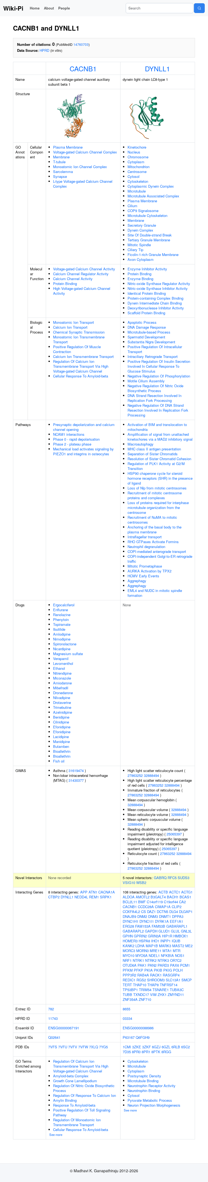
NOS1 (179, 955)
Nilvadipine (61, 697)
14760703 (81, 44)
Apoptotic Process (142, 322)
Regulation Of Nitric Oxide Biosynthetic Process (84, 1088)
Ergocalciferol (63, 604)
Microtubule (137, 191)
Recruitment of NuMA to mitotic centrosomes (152, 520)
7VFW (83, 1046)
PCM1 (185, 965)
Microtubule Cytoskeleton (147, 215)
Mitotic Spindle (139, 244)
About (49, 8)
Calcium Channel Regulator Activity (81, 273)
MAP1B (152, 945)
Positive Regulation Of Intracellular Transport (155, 349)
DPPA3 (177, 916)
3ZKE (136, 1046)
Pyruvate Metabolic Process (150, 1100)
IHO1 (155, 940)
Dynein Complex (140, 230)
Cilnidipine (61, 722)
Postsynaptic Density (144, 1075)
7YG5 (103, 1046)
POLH (178, 970)
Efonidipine (61, 726)
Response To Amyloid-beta (74, 1105)
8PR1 (146, 1051)
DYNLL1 (157, 68)
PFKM (128, 970)
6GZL (166, 1046)
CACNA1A (106, 892)
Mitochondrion (139, 166)
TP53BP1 (130, 989)
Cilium (132, 205)
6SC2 (185, 1046)
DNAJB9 (129, 916)
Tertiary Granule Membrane (149, 239)
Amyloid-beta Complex (71, 1075)
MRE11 (155, 950)
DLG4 (173, 911)
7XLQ (93, 1046)
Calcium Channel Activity (73, 278)
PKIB (158, 970)
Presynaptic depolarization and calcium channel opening (84, 427)
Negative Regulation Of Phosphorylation (159, 376)
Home (35, 8)
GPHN (128, 935)
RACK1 (156, 975)
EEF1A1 (176, 921)
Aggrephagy (137, 580)
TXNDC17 (141, 994)
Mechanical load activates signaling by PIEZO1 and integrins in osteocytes (83, 451)
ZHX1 (162, 994)
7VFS (52, 1046)
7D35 (127, 1051)
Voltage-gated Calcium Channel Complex (85, 152)
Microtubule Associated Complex (153, 195)
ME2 (189, 945)
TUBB (127, 994)
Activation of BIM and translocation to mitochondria (157, 427)
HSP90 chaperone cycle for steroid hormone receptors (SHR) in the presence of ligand (160, 478)
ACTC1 (174, 892)
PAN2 (152, 965)
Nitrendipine (62, 673)
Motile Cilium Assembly (146, 380)
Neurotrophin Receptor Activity (152, 1085)
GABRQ (160, 877)
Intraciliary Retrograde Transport (153, 356)
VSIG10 (129, 882)
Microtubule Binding (143, 1080)
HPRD (44, 50)
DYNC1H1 (130, 921)
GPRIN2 (140, 935)
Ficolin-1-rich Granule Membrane (153, 254)
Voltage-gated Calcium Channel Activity (84, 268)
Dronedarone (63, 692)
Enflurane (60, 609)
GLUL (175, 931)
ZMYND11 (176, 994)
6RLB (175, 1046)
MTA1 (167, 950)
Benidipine (61, 717)
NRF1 (127, 960)
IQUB (176, 940)
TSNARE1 (160, 989)
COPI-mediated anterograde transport (157, 551)
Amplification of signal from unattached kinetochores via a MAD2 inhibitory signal (160, 437)
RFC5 (172, 877)
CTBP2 (54, 896)
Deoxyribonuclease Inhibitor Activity (156, 307)
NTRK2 (151, 960)
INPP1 (165, 940)
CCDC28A (146, 906)
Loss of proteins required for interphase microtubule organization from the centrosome (158, 507)
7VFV (72, 1046)
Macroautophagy (141, 444)
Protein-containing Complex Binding (155, 298)
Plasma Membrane (68, 147)
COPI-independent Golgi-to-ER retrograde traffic (160, 559)
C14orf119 (155, 901)
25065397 (174, 834)
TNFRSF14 (168, 984)
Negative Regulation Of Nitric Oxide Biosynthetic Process (155, 388)
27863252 (135, 775)
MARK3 (165, 945)
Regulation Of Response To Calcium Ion (84, 1095)
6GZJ (156, 1046)
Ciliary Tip (135, 249)
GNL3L (186, 931)
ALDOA (129, 896)
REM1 (94, 896)
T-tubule (59, 161)
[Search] (199, 8)
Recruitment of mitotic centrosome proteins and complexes (155, 495)
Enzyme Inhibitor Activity (147, 268)
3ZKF (146, 1046)
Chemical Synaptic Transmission (79, 332)
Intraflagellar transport (145, 536)
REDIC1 (129, 979)
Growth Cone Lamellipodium (75, 1080)
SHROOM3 (156, 979)
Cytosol (133, 176)
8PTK (155, 1051)
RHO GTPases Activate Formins (153, 541)
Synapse (60, 176)
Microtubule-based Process (149, 332)
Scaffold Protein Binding (146, 312)
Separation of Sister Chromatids (153, 453)
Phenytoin (61, 619)
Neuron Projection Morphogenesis (154, 1105)
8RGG (166, 1051)
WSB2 (141, 882)
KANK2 (128, 945)
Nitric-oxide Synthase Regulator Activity (159, 283)
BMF (142, 901)
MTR (176, 950)
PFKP (138, 970)
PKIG (167, 970)
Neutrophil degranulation (146, 546)
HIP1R (167, 935)
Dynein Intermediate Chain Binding (155, 303)
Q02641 (54, 1037)
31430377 (76, 780)
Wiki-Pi (13, 8)
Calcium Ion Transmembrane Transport (83, 356)
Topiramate (61, 624)
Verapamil (61, 658)
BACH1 (172, 896)
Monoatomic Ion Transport (73, 322)
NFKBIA (167, 955)
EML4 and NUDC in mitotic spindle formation (155, 593)
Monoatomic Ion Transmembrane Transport (79, 339)
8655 (126, 1008)
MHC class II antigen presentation (154, 448)
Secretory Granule (142, 225)
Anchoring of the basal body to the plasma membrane (154, 529)
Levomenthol (63, 663)
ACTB (163, 892)
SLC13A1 (173, 979)
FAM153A (143, 926)
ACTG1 (187, 892)
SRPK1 (106, 896)
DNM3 (153, 916)
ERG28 (128, 926)
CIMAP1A (163, 906)
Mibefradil (60, 687)
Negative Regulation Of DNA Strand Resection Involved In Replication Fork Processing (158, 410)
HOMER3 (130, 940)
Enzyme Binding (140, 278)
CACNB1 (83, 68)
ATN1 (93, 892)
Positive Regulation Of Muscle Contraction (77, 349)
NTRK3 (163, 960)
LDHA (140, 945)
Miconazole (62, 678)
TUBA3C (177, 989)
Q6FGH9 (143, 1037)
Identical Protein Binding (147, 293)
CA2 (182, 901)
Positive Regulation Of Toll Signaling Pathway (81, 1112)
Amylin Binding (65, 1100)
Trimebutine (62, 707)
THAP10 (139, 984)
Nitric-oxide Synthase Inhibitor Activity (158, 288)
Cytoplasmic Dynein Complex (151, 186)
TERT (127, 984)
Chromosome (138, 156)
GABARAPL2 (133, 931)
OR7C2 (175, 960)
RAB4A (143, 975)
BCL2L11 (130, 901)
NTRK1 (138, 960)
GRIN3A (154, 935)
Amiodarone (62, 683)
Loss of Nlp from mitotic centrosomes (157, 488)
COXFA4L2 (131, 911)
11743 (53, 1018)
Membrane (61, 156)
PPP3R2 (129, 975)
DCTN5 (162, 911)
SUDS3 (183, 877)
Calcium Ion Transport (70, 327)
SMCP (186, 979)
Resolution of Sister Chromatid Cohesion (159, 458)
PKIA (148, 970)
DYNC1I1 (146, 921)
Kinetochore (137, 147)
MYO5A (141, 955)
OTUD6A (129, 965)
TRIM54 (145, 989)
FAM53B (158, 926)
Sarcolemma (63, 171)
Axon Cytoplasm (141, 259)
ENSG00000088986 (138, 1027)
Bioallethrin (61, 751)
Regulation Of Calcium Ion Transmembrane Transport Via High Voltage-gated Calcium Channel (80, 366)
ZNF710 (145, 999)
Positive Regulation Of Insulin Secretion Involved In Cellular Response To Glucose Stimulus (159, 366)
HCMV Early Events (143, 575)
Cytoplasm (136, 161)
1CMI (127, 1046)
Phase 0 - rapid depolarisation (76, 439)
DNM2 (142, 916)
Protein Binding (65, 283)
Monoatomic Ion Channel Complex (80, 166)
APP (83, 892)
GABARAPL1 (176, 926)
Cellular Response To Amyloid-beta (80, 376)
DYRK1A (162, 921)
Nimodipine (61, 639)
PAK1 (142, 965)
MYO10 (128, 955)
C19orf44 (171, 901)
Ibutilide (59, 629)
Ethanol (59, 668)
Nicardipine (61, 648)
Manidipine (61, 741)
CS (143, 911)
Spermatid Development (146, 336)
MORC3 (129, 950)
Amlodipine (61, 634)
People (64, 8)
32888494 (151, 775)
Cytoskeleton (138, 181)
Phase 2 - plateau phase (72, 444)
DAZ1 (151, 911)
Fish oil (58, 761)
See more (55, 1134)
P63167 (129, 1037)
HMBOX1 (180, 935)
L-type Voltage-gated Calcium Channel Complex (82, 184)
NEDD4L (81, 896)
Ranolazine (61, 614)
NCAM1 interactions (68, 434)
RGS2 (141, 979)
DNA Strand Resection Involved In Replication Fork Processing (154, 398)
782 (51, 1008)
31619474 (76, 770)
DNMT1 (165, 916)
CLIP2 (176, 906)
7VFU (62, 1046)
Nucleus (134, 152)
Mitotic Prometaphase (145, 566)
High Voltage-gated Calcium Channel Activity (81, 291)
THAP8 (153, 984)
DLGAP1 (186, 911)
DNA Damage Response (147, 327)
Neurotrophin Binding (144, 1090)
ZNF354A (130, 999)
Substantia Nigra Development (151, 341)
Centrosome (137, 171)
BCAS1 (185, 896)
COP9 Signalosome (143, 210)
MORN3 (142, 950)
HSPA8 (144, 940)
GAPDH (151, 931)
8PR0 (136, 1051)
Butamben (61, 746)
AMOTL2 (143, 896)
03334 (127, 1018)
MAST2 (178, 945)
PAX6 (174, 965)
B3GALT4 (158, 896)
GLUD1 (164, 931)
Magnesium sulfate (68, 653)
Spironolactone (64, 643)
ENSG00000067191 (63, 1027)
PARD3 (163, 965)
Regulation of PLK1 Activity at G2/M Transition (156, 466)
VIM (153, 994)
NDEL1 (154, 955)
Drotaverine (62, 702)
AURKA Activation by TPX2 (149, 571)
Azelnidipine (62, 712)
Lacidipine (61, 736)
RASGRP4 (171, 975)
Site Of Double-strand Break (150, 235)
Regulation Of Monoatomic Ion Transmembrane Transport (77, 1122)
